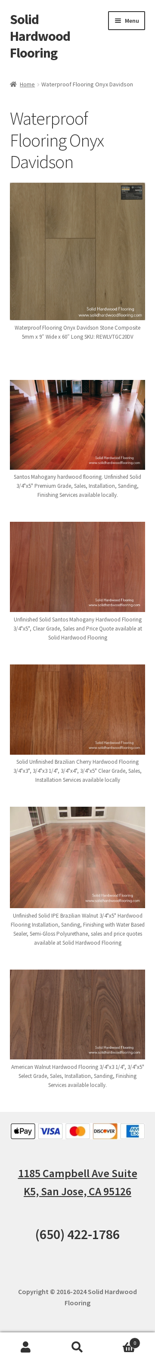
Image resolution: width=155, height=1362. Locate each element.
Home (27, 84)
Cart (119, 1340)
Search (77, 1347)
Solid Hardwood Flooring (40, 36)
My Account (26, 1347)
